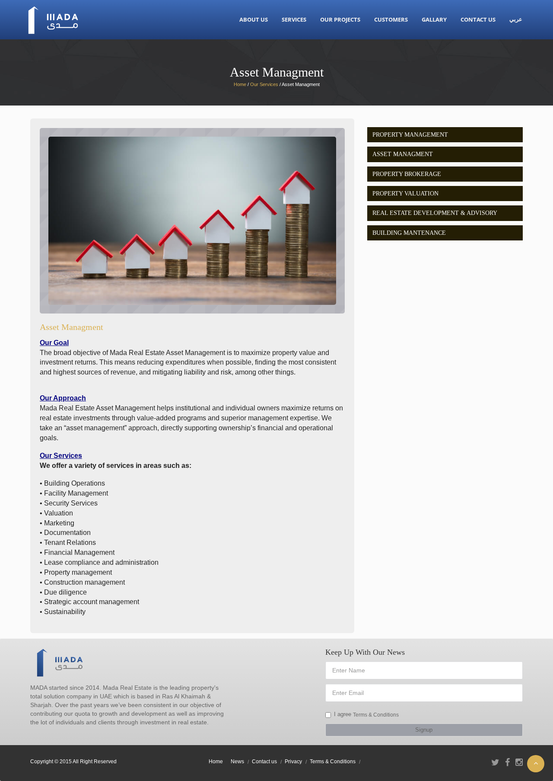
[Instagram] (519, 762)
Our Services (264, 84)
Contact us (264, 762)
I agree (342, 714)
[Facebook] (507, 762)
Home (216, 762)
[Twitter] (495, 762)
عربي (515, 19)
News (237, 762)
